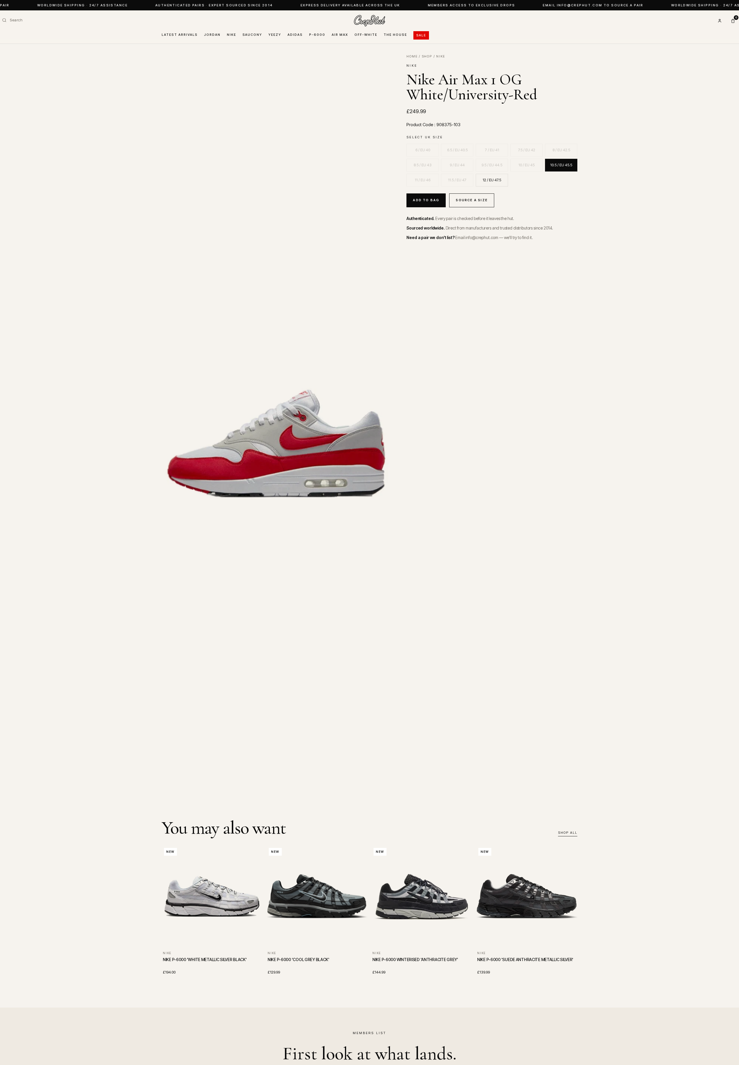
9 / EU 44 (457, 165)
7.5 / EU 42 (526, 150)
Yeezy (274, 35)
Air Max (340, 35)
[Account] (720, 21)
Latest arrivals (180, 35)
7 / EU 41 (492, 150)
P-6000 (317, 35)
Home (411, 56)
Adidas (295, 35)
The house (395, 35)
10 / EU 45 (526, 165)
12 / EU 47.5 (492, 180)
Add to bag (426, 200)
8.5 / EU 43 (423, 165)
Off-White (365, 35)
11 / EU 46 (422, 180)
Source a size (472, 200)
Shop (427, 56)
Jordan (212, 35)
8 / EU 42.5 (561, 150)
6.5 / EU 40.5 (457, 150)
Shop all (567, 833)
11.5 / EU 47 (457, 180)
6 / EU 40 (422, 150)
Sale (421, 35)
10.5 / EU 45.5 (561, 165)
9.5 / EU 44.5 (492, 165)
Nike (231, 35)
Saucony (252, 35)
